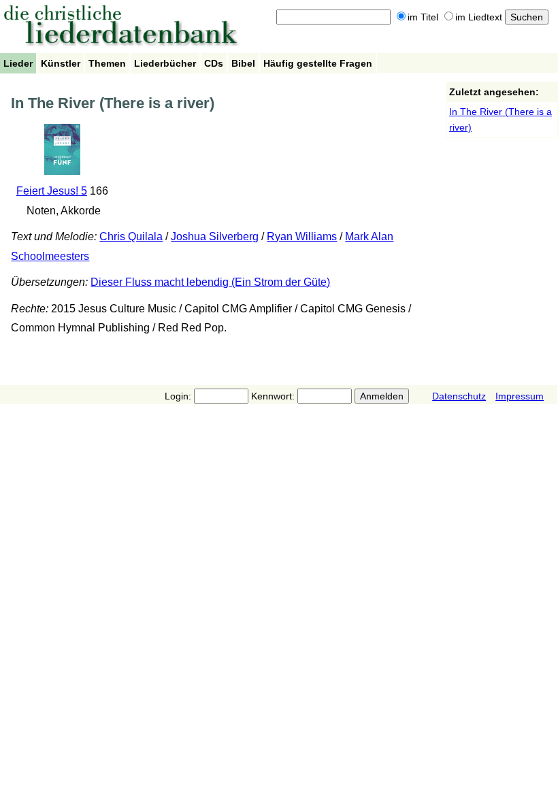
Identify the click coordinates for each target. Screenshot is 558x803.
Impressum (519, 396)
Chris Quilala (131, 236)
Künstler (60, 63)
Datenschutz (459, 396)
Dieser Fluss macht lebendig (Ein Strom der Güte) (210, 282)
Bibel (243, 63)
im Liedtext (478, 17)
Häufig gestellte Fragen (317, 63)
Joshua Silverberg (215, 236)
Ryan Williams (302, 236)
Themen (107, 63)
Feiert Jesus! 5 (51, 191)
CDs (213, 63)
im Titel (423, 17)
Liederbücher (165, 63)
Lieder (18, 63)
